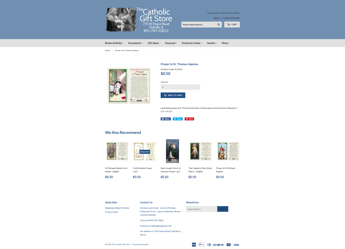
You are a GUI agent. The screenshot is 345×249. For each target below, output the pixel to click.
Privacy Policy (111, 212)
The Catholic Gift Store (121, 244)
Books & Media (113, 43)
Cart (234, 24)
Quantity (164, 82)
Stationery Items (191, 43)
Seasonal (170, 43)
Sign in (216, 18)
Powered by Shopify (140, 244)
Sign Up (223, 209)
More (225, 43)
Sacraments (135, 43)
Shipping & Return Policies (117, 208)
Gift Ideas (153, 43)
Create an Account (231, 18)
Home (107, 50)
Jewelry (211, 43)
